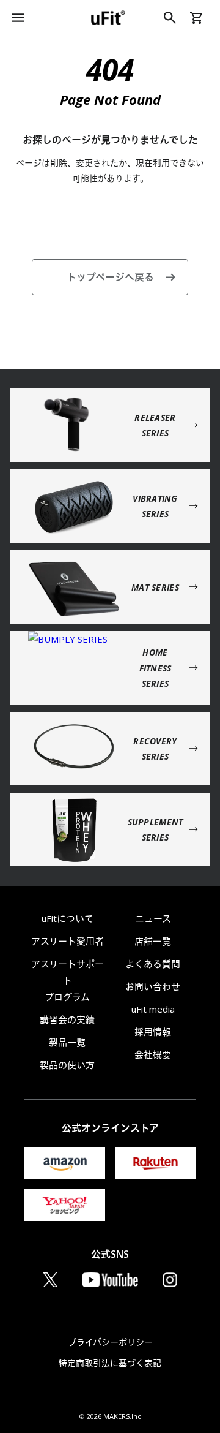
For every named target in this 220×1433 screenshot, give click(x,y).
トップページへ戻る (110, 277)
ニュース (153, 918)
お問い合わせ (152, 986)
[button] (18, 17)
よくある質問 (152, 964)
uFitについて (68, 918)
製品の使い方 (67, 1065)
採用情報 (152, 1032)
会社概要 (152, 1054)
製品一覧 (67, 1042)
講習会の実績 (67, 1019)
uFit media (153, 1009)
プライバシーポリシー (110, 1342)
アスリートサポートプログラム (67, 980)
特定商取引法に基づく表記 (110, 1363)
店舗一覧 (152, 941)
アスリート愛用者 (67, 941)
